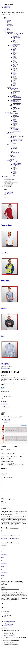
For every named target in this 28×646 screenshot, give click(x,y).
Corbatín (15, 147)
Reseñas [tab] (5, 422)
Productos (6, 30)
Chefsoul (9, 21)
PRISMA (15, 46)
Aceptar (3, 587)
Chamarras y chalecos (15, 96)
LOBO (14, 120)
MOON (14, 73)
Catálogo (6, 176)
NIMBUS (15, 58)
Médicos (9, 133)
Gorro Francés (16, 153)
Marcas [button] (5, 18)
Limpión (15, 148)
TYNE (14, 61)
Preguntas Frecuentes (9, 622)
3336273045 (7, 6)
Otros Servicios (7, 615)
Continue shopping (14, 538)
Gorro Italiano (16, 152)
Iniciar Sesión (10, 192)
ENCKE (15, 53)
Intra (14, 117)
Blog (5, 616)
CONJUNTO (13, 135)
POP (14, 50)
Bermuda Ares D (17, 36)
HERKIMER (16, 129)
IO (13, 81)
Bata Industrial (16, 116)
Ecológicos (9, 160)
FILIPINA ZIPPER (17, 140)
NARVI (14, 95)
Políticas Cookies (8, 625)
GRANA (15, 63)
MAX (14, 93)
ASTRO (15, 71)
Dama (3, 387)
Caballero (4, 386)
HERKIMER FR (17, 131)
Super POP (15, 68)
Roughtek (9, 26)
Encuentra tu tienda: (8, 635)
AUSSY (15, 115)
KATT (14, 89)
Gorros (11, 151)
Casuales (9, 87)
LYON (14, 83)
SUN (14, 65)
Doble (14, 157)
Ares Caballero (16, 44)
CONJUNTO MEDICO (18, 136)
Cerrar (2, 414)
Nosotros (6, 613)
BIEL (14, 77)
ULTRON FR (16, 124)
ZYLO (14, 84)
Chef (8, 144)
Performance (10, 25)
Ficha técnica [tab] (7, 420)
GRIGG (14, 80)
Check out (7, 538)
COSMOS (15, 49)
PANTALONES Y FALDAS (17, 33)
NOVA (14, 125)
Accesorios (12, 145)
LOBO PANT (16, 128)
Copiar (2, 412)
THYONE (15, 64)
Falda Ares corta (16, 37)
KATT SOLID (16, 91)
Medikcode (9, 24)
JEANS (14, 52)
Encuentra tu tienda (8, 177)
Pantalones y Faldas (14, 100)
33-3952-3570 (7, 7)
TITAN (14, 41)
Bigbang (9, 20)
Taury (14, 40)
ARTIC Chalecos (17, 99)
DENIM (15, 69)
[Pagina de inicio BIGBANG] (10, 589)
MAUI (14, 67)
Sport (8, 28)
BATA (11, 141)
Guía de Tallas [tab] (7, 419)
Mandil (11, 155)
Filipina (11, 149)
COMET (15, 79)
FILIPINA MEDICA (18, 139)
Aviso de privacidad (8, 624)
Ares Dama (15, 42)
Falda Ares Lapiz (17, 38)
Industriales (9, 112)
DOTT (14, 48)
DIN (14, 54)
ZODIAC (15, 75)
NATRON (15, 121)
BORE (14, 85)
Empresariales (10, 32)
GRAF (14, 57)
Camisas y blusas (14, 45)
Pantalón (12, 159)
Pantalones (12, 127)
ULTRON (15, 123)
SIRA (14, 60)
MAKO (14, 76)
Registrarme (9, 193)
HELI (14, 72)
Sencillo (14, 156)
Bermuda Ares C (16, 34)
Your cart (3, 538)
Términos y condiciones (9, 621)
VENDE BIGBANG (9, 179)
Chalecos (12, 132)
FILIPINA (12, 137)
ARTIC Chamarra (17, 97)
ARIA (14, 56)
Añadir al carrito (4, 403)
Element (8, 29)
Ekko (8, 22)
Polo (11, 105)
